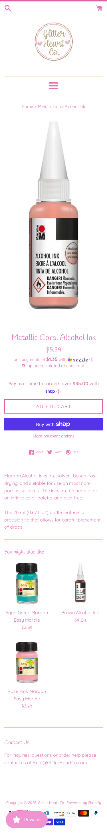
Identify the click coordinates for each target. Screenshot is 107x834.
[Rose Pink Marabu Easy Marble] (26, 662)
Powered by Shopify (83, 802)
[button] (53, 359)
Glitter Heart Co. (51, 802)
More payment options (53, 435)
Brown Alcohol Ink (80, 612)
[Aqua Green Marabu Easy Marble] (26, 583)
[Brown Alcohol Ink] (80, 583)
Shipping (30, 365)
